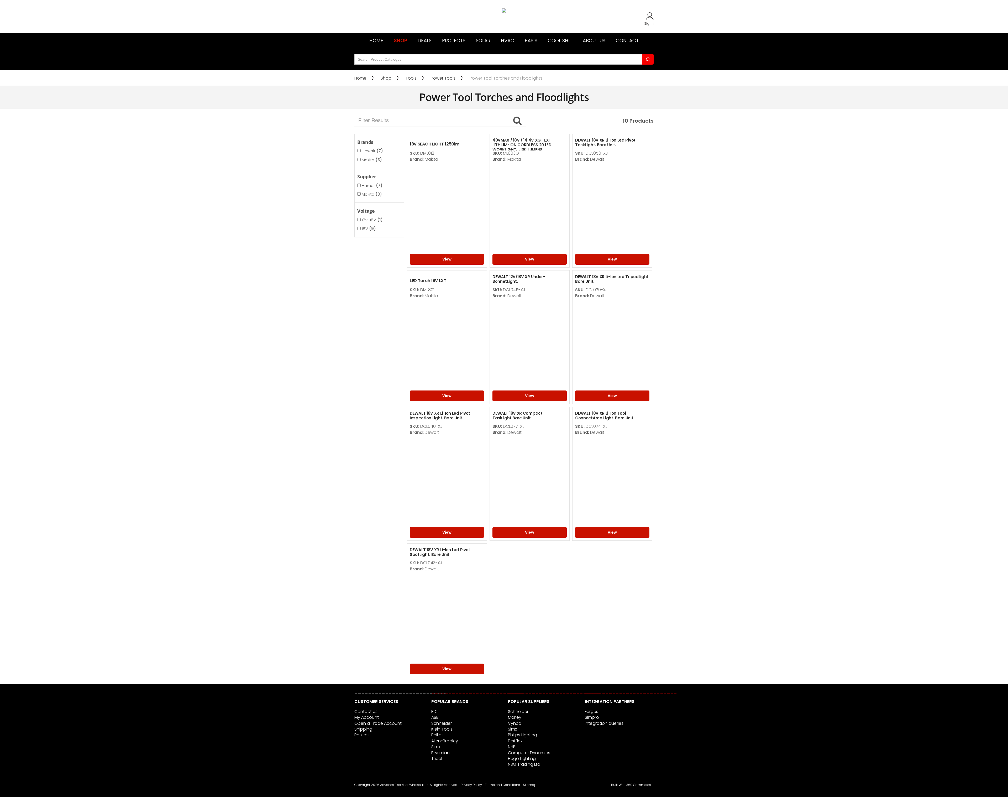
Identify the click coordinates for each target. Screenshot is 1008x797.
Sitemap (530, 785)
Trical (436, 759)
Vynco (514, 723)
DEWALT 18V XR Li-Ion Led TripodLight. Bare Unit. (612, 279)
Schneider (441, 723)
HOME (376, 40)
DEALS (425, 40)
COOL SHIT (560, 40)
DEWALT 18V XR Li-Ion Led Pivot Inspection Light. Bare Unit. (440, 415)
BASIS (531, 40)
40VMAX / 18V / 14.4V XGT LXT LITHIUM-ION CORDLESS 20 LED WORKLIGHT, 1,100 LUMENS (522, 144)
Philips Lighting (522, 735)
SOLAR (483, 40)
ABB (435, 717)
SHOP (400, 40)
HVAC (507, 40)
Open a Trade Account (378, 723)
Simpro (592, 717)
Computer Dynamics (529, 753)
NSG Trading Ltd (524, 764)
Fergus (591, 712)
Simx (435, 747)
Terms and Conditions (502, 785)
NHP (512, 747)
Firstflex (515, 741)
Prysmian (440, 753)
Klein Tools (442, 729)
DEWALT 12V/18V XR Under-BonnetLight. (518, 279)
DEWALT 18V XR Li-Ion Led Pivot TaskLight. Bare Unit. (605, 142)
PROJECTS (453, 40)
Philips (437, 735)
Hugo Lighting (522, 759)
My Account (366, 717)
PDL (434, 712)
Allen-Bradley (444, 741)
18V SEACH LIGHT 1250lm (434, 144)
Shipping (363, 729)
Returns (362, 735)
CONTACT (627, 40)
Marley (514, 717)
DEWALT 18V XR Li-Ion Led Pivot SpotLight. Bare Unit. (440, 552)
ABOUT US (594, 40)
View (447, 259)
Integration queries (604, 723)
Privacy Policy (471, 785)
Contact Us (365, 712)
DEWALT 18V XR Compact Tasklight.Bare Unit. (517, 415)
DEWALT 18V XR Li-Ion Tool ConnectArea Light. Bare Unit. (604, 415)
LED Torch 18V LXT (428, 281)
